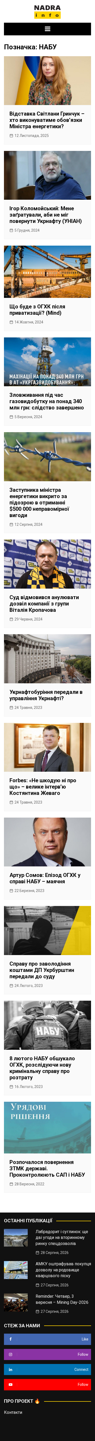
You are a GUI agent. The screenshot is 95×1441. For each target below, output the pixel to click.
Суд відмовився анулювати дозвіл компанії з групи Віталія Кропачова (44, 603)
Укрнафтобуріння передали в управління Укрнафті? (46, 695)
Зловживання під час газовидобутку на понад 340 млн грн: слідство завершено (47, 401)
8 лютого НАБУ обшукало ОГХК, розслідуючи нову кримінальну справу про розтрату (42, 1068)
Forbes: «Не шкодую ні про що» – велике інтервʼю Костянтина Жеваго (43, 786)
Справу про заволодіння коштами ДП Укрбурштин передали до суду (42, 970)
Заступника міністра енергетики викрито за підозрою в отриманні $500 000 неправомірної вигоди (39, 502)
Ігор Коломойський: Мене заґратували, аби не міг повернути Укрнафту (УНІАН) (46, 214)
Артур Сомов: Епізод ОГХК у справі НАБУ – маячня (45, 878)
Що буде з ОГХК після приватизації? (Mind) (37, 309)
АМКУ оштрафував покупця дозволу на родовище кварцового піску (63, 1269)
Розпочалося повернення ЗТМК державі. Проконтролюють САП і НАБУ (47, 1168)
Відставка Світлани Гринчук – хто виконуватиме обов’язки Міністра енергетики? (47, 120)
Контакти (13, 1412)
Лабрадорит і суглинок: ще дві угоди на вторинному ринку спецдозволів (62, 1237)
